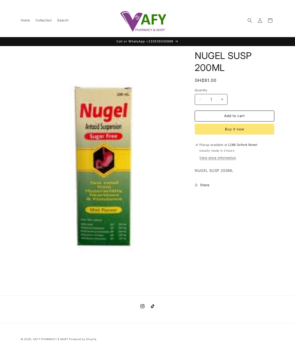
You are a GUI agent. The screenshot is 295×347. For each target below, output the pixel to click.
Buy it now (234, 129)
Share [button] (204, 185)
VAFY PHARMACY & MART (50, 339)
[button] (250, 20)
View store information (217, 158)
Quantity (201, 90)
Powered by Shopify (83, 339)
